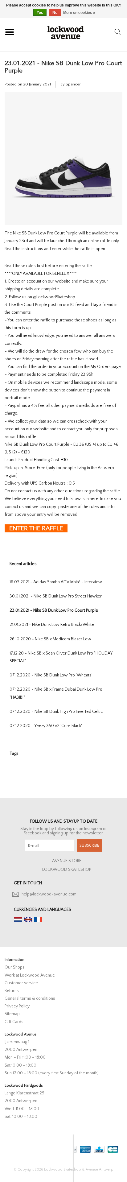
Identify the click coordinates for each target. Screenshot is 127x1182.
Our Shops (15, 967)
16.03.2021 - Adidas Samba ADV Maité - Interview (56, 582)
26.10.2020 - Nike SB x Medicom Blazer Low (50, 639)
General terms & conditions (30, 998)
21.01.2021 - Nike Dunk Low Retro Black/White (52, 624)
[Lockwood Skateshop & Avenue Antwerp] (66, 31)
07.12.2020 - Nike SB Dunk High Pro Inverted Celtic (56, 711)
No (54, 12)
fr (38, 919)
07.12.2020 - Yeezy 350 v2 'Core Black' (46, 725)
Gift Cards (14, 1021)
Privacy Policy (17, 1006)
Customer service (21, 983)
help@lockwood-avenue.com (49, 894)
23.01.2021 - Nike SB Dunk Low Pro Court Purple (63, 67)
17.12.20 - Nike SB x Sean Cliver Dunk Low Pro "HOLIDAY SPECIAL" (61, 657)
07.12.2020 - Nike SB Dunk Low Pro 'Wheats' (51, 675)
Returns (12, 990)
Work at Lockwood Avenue (30, 975)
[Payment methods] (85, 1148)
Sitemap (12, 1013)
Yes (40, 12)
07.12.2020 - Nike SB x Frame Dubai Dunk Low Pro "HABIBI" (56, 693)
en (28, 919)
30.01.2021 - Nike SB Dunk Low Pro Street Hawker (56, 596)
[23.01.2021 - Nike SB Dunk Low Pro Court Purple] (63, 160)
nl (18, 919)
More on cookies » (79, 12)
